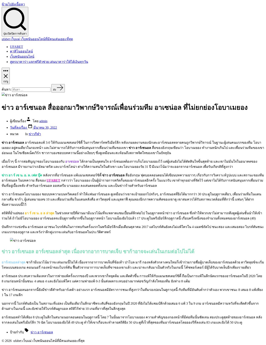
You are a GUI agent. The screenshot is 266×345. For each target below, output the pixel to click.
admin (43, 121)
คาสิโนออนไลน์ (21, 51)
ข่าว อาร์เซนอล (42, 332)
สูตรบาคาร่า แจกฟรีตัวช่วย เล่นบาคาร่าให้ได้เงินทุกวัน (49, 62)
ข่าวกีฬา (35, 134)
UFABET (16, 47)
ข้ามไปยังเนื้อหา (13, 4)
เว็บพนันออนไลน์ (22, 56)
